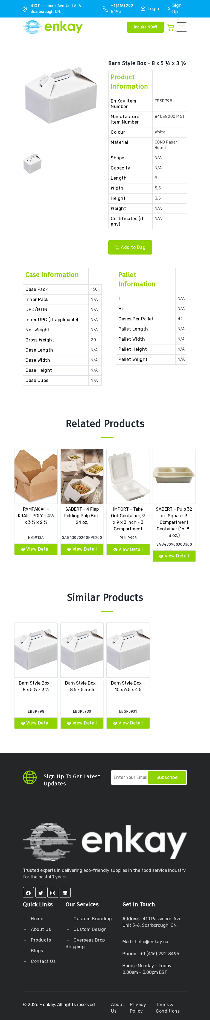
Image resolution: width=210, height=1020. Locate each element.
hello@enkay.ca (151, 941)
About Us (40, 929)
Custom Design (89, 929)
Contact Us (43, 961)
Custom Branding (92, 918)
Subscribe (167, 777)
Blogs (37, 950)
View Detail (38, 549)
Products (41, 940)
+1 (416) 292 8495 (159, 953)
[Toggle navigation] (181, 27)
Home (36, 918)
